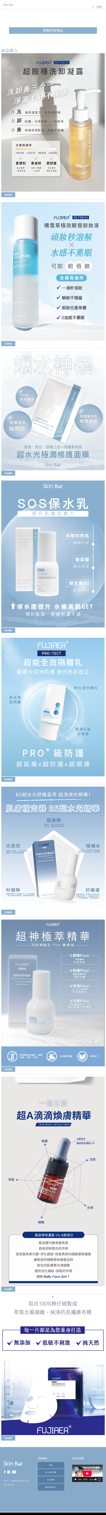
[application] (87, 1473)
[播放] (75, 1479)
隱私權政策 (8, 1485)
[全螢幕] (99, 1479)
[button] (92, 6)
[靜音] (95, 1479)
